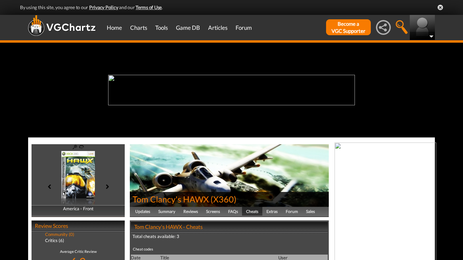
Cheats (252, 211)
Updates (142, 211)
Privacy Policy (103, 7)
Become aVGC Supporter (348, 27)
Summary (166, 211)
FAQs (233, 211)
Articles (217, 27)
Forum (244, 27)
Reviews (190, 211)
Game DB (188, 27)
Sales (310, 211)
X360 (223, 199)
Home (114, 27)
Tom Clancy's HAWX (171, 199)
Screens (213, 211)
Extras (272, 211)
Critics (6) (54, 240)
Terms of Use (149, 7)
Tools (161, 27)
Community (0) (59, 234)
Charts (138, 27)
